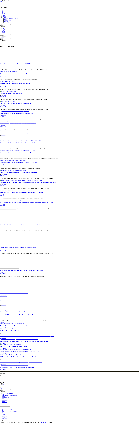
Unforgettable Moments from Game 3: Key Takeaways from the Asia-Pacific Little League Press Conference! (24, 341)
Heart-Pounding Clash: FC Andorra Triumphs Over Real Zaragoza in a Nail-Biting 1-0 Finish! (21, 362)
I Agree (51, 422)
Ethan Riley (3, 125)
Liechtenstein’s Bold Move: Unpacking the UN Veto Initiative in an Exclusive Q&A (18, 172)
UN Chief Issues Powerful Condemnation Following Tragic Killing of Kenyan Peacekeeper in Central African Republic (26, 202)
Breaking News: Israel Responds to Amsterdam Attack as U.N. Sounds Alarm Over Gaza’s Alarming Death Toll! (25, 224)
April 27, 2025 (2, 195)
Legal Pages (4, 17)
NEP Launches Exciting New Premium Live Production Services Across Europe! (18, 356)
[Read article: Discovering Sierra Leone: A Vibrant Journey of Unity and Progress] (69, 71)
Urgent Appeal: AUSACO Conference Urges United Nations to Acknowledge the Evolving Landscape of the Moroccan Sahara (28, 182)
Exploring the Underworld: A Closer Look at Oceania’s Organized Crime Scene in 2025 (19, 351)
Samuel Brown (3, 115)
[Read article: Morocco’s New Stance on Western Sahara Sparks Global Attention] (69, 300)
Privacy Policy (6, 21)
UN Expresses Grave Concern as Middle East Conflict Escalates (14, 293)
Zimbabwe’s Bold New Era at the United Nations (11, 93)
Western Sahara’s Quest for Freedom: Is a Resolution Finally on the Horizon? (17, 152)
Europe (3, 12)
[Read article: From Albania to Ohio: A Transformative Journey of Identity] (69, 344)
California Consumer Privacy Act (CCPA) (11, 18)
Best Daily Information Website (7, 393)
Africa (3, 9)
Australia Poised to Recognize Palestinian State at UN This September (15, 133)
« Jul (1, 388)
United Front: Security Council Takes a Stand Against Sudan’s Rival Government (18, 123)
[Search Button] (10, 34)
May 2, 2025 (2, 175)
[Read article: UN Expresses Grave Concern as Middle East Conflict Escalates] (69, 284)
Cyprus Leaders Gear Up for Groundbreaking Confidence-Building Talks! (16, 113)
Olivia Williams (3, 184)
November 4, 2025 (3, 86)
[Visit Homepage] (2, 1)
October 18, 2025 (3, 96)
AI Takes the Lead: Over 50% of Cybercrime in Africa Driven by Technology (17, 367)
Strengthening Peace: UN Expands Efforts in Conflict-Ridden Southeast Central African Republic (21, 192)
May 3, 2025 (2, 165)
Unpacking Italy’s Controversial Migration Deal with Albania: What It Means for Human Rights (21, 314)
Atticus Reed (3, 85)
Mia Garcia (3, 75)
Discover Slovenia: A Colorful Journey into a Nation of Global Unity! (15, 63)
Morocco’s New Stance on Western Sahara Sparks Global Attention (15, 303)
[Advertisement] (20, 4)
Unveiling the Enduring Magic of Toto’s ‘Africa (10, 330)
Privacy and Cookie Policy (44, 422)
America (3, 10)
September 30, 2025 (3, 116)
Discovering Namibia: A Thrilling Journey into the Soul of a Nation (15, 83)
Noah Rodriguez (4, 174)
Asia (3, 11)
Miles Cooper (3, 164)
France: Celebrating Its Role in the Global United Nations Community (15, 103)
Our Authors (4, 16)
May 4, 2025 (2, 155)
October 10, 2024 (3, 273)
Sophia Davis (3, 95)
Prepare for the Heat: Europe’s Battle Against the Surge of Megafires (15, 325)
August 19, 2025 (3, 126)
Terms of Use (6, 22)
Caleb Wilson (3, 65)
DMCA (5, 19)
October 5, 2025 (3, 106)
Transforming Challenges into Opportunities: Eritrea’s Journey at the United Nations (19, 162)
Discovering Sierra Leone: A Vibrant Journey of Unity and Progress (15, 73)
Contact (3, 15)
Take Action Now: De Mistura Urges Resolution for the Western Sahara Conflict (17, 142)
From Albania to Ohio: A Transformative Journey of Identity (13, 346)
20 (3, 384)
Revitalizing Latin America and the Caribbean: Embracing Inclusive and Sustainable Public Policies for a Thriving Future (27, 336)
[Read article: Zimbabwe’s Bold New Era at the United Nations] (69, 91)
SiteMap (3, 401)
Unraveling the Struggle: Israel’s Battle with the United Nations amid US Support (18, 247)
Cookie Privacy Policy (8, 20)
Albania (1, 312)
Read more (2, 322)
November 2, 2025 (3, 66)
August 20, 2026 (3, 317)
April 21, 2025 (2, 205)
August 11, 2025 (3, 136)
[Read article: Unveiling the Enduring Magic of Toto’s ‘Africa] (69, 328)
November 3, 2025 (3, 76)
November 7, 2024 (3, 250)
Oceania (3, 13)
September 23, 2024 (3, 296)
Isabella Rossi (3, 316)
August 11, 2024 (3, 306)
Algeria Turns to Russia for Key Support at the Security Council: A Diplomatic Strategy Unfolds (21, 270)
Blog (3, 394)
